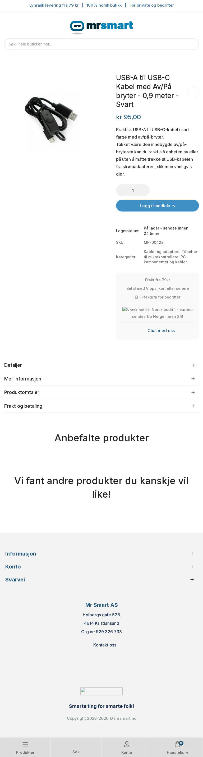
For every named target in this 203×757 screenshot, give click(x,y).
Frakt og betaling (23, 406)
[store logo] (101, 26)
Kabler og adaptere (161, 251)
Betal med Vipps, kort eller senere (157, 288)
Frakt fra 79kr (157, 280)
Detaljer (13, 365)
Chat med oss (161, 330)
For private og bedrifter (152, 5)
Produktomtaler (21, 392)
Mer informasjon (22, 379)
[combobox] (101, 44)
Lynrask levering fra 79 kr (54, 5)
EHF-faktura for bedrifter (157, 297)
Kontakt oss (104, 645)
